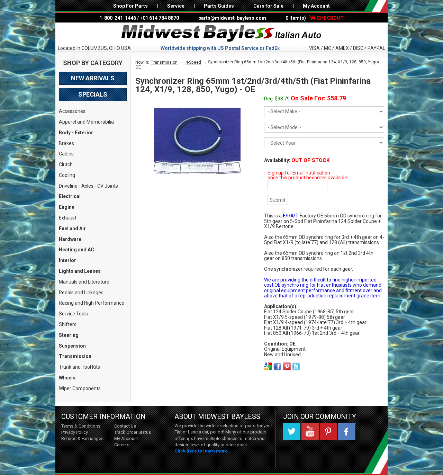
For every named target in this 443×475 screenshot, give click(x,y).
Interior (67, 260)
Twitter (291, 431)
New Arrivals (93, 78)
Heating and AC (76, 249)
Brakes (66, 143)
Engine (66, 207)
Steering (69, 335)
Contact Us (125, 426)
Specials (92, 94)
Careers (121, 444)
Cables (66, 153)
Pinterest (328, 431)
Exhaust (67, 218)
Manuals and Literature (84, 282)
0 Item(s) (315, 18)
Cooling (67, 175)
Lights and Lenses (80, 271)
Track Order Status (132, 432)
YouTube (310, 431)
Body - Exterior (76, 132)
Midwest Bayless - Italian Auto (221, 33)
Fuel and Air (72, 228)
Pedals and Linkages (81, 292)
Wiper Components (80, 388)
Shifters (67, 324)
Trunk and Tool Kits (79, 367)
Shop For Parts (130, 6)
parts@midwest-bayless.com (232, 18)
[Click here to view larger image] (197, 141)
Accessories (72, 111)
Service (175, 6)
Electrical (70, 196)
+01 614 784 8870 (159, 18)
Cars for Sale (268, 6)
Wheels (67, 377)
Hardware (70, 239)
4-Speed (193, 62)
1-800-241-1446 (117, 18)
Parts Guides (219, 6)
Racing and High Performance (91, 303)
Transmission (75, 356)
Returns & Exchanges (82, 438)
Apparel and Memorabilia (86, 122)
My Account (316, 6)
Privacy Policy (74, 432)
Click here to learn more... (203, 451)
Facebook (346, 431)
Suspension (72, 346)
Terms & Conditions (80, 426)
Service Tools (73, 313)
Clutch (66, 164)
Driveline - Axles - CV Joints (88, 186)
